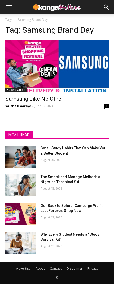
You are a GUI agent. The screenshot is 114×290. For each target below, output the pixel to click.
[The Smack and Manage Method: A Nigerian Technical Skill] (20, 185)
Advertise (23, 268)
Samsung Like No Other (34, 99)
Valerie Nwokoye (18, 106)
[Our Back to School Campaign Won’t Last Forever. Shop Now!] (20, 214)
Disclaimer (74, 268)
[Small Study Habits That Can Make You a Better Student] (20, 157)
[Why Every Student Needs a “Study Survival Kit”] (20, 243)
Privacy (92, 268)
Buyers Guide (16, 90)
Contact (56, 268)
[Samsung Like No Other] (57, 66)
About (40, 268)
